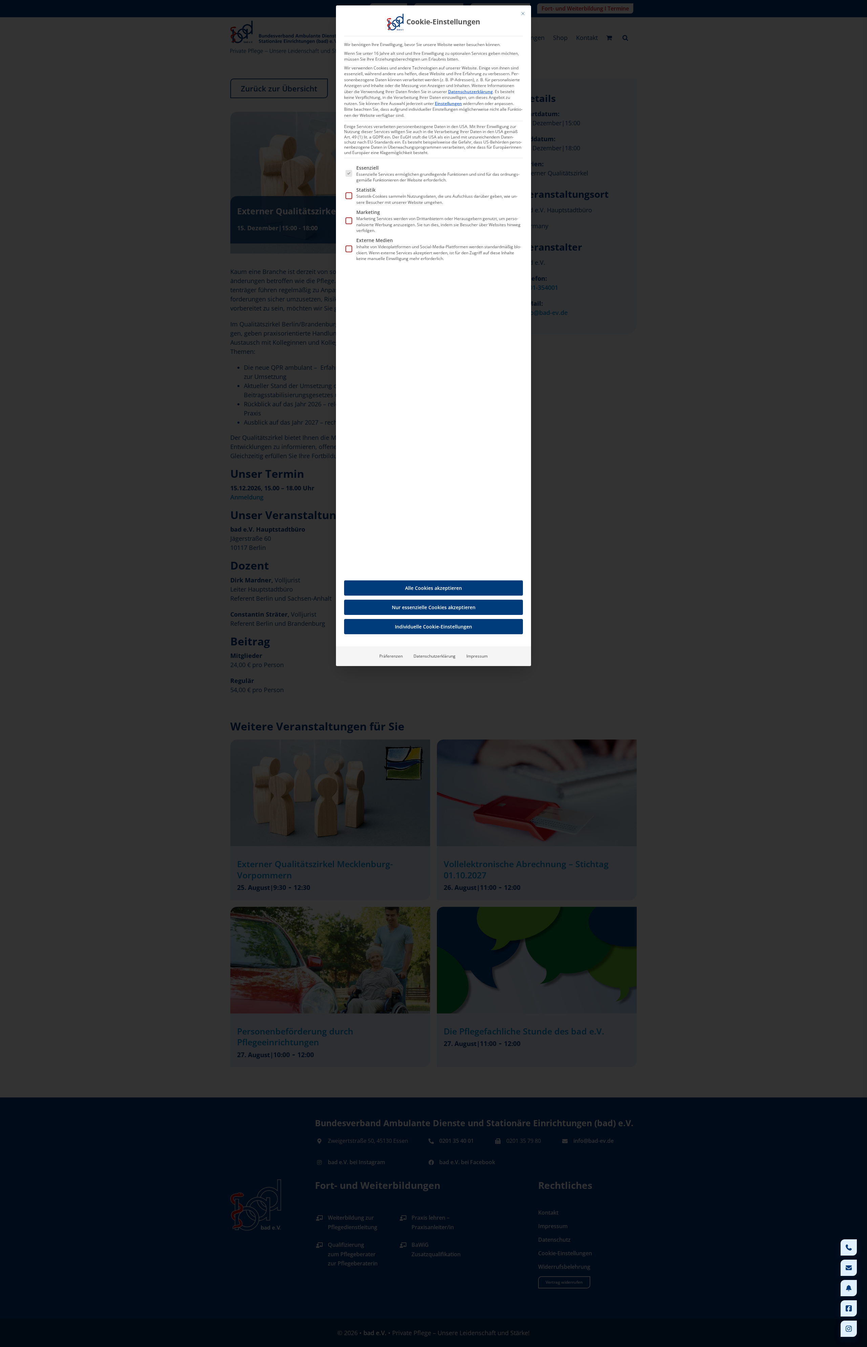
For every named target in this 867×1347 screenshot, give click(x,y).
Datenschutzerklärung (470, 91)
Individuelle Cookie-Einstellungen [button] (433, 626)
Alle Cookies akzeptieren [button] (433, 588)
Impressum (477, 656)
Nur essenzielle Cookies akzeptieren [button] (433, 607)
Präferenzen (391, 656)
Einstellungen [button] (448, 103)
